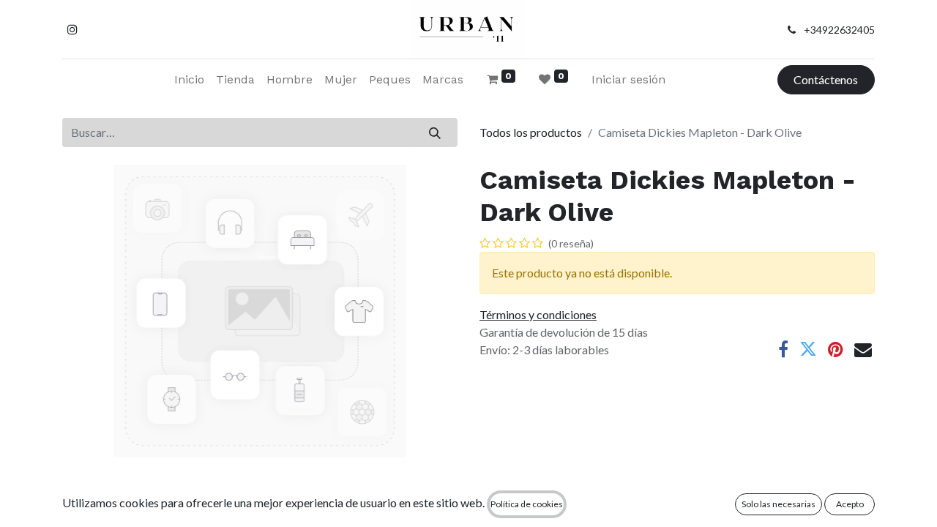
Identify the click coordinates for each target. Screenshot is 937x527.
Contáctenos (826, 79)
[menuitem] (189, 79)
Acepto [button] (850, 503)
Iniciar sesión (628, 79)
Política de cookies (526, 503)
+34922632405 (839, 29)
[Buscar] (435, 132)
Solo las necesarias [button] (778, 503)
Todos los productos (530, 132)
